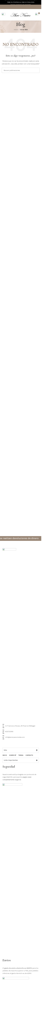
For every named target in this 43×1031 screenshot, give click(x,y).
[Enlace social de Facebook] (17, 6)
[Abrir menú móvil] (4, 14)
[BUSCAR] (37, 70)
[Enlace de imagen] (9, 634)
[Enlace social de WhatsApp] (23, 6)
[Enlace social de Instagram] (20, 6)
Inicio (16, 30)
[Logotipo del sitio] (20, 15)
